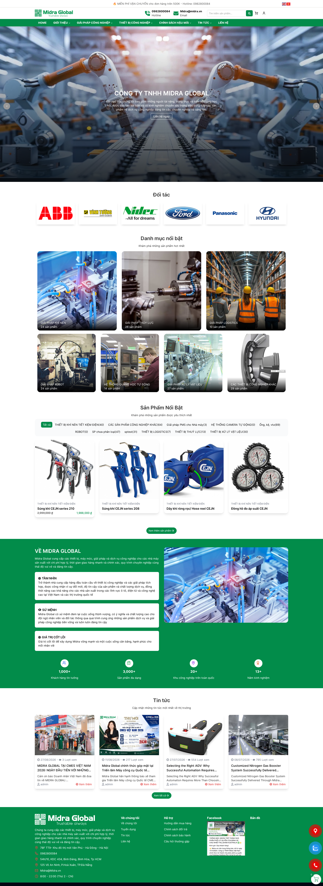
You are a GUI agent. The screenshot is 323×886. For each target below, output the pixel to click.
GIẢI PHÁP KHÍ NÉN (53, 322)
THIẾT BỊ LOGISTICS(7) (156, 431)
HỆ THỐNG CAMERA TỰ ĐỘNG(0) (233, 424)
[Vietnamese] (288, 3)
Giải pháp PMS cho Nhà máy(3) (187, 424)
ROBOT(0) (81, 431)
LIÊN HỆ (223, 22)
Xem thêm (85, 784)
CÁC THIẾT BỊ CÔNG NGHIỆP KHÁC (253, 384)
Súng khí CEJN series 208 (120, 508)
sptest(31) (130, 431)
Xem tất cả (160, 795)
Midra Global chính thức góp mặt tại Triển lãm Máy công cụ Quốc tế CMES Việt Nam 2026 (127, 768)
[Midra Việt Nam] (54, 13)
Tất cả (47, 424)
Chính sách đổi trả (175, 829)
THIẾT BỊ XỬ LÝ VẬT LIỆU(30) (229, 431)
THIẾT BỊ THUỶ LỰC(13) (190, 431)
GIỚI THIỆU (60, 22)
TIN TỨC (203, 22)
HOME (42, 22)
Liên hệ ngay (161, 114)
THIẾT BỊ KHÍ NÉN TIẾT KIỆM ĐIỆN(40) (79, 424)
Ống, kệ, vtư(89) (269, 424)
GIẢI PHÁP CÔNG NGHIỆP (93, 22)
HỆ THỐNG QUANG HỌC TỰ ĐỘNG (127, 384)
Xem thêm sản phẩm (160, 530)
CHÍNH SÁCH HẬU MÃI (174, 22)
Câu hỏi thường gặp (176, 841)
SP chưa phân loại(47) (106, 431)
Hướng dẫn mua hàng (177, 823)
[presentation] (6, 106)
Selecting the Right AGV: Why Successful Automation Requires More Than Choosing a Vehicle (190, 768)
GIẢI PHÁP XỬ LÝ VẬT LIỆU (184, 384)
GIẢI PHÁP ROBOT (52, 384)
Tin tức (125, 835)
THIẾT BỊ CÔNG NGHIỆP (134, 22)
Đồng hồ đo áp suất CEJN (249, 508)
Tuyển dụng (128, 829)
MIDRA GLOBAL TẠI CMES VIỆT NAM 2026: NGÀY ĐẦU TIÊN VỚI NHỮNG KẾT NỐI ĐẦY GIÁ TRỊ (64, 768)
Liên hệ (125, 841)
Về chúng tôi (129, 823)
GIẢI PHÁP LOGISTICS (224, 322)
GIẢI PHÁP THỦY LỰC (139, 322)
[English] (284, 3)
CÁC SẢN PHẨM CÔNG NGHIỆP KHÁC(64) (135, 424)
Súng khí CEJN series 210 (55, 508)
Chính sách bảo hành (177, 835)
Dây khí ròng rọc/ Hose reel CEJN (190, 508)
